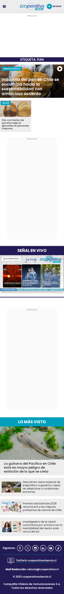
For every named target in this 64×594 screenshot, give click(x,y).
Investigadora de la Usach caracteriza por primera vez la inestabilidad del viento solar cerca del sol (42, 526)
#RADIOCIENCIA (12, 68)
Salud (5, 103)
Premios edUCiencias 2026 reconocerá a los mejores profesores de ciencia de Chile (42, 507)
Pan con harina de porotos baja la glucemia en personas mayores (15, 124)
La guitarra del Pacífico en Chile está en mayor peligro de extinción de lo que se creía (30, 467)
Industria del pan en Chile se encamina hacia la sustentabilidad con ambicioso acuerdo (30, 86)
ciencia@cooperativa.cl (43, 569)
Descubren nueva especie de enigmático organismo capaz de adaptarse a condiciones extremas (41, 487)
